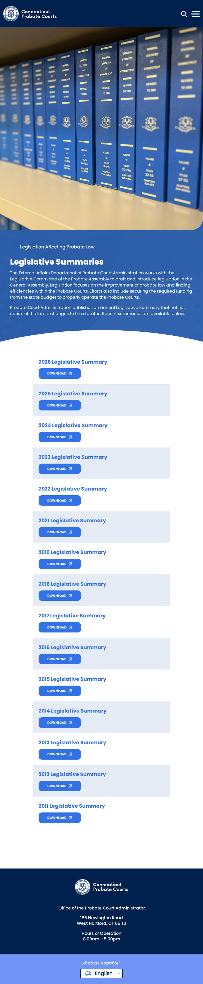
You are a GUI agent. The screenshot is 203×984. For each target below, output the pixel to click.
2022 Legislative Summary (73, 488)
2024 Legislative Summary (73, 425)
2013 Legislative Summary (72, 742)
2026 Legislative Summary (73, 362)
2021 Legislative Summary (72, 520)
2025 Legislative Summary (73, 393)
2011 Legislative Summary (72, 806)
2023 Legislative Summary (73, 457)
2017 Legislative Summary (72, 615)
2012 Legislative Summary (72, 774)
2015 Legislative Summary (72, 679)
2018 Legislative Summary (72, 584)
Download (57, 373)
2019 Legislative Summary (72, 552)
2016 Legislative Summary (72, 647)
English (103, 973)
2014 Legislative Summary (73, 710)
